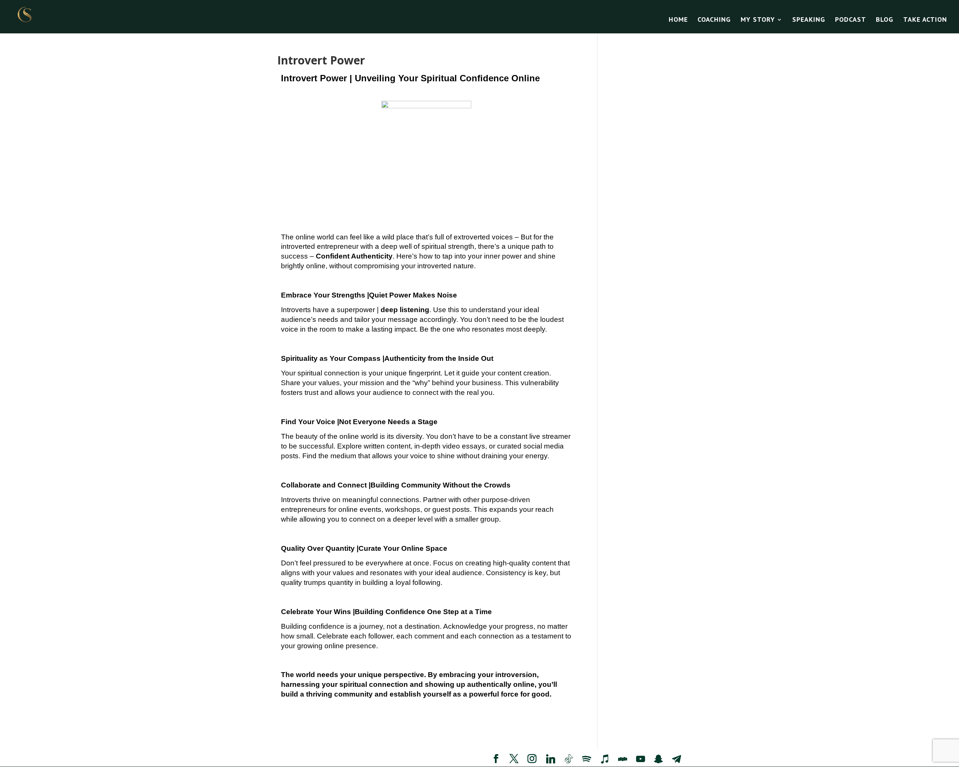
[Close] (600, 283)
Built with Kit (545, 472)
